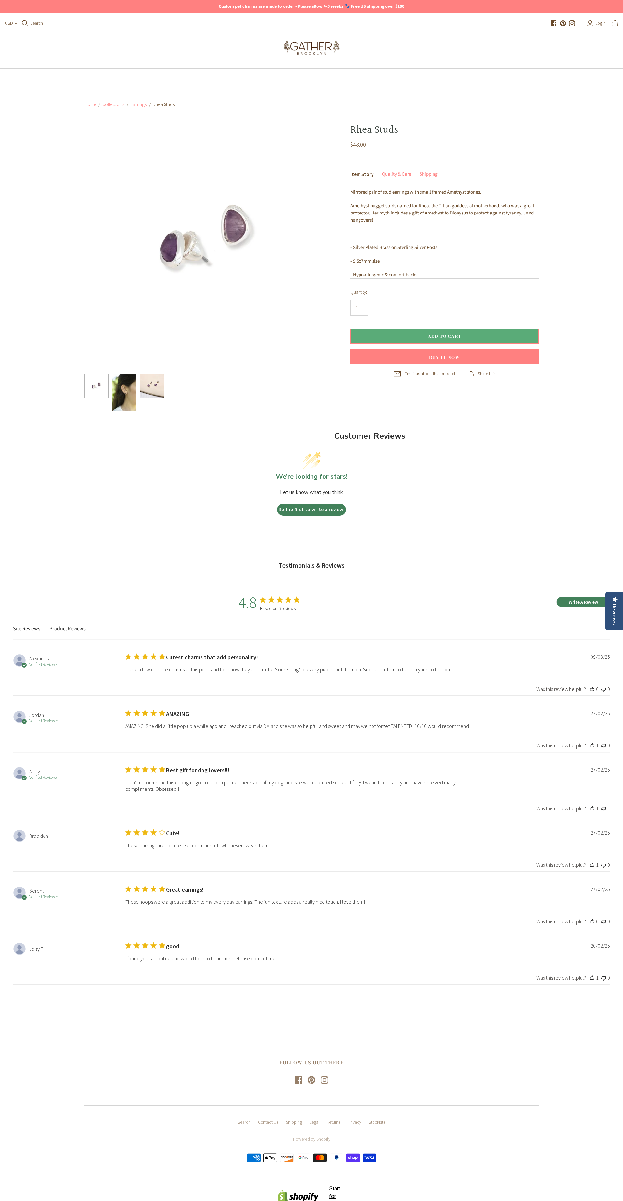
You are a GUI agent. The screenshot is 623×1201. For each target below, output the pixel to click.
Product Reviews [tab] (67, 628)
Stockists (377, 1122)
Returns (333, 1122)
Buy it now (444, 357)
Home (281, 78)
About (340, 78)
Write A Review (583, 602)
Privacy (354, 1122)
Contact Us (268, 1122)
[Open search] (25, 23)
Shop (310, 78)
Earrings (138, 104)
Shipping (294, 1122)
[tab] (361, 175)
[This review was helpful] (592, 689)
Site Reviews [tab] (26, 628)
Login (600, 23)
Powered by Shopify (311, 1139)
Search (36, 23)
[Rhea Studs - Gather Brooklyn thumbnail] (96, 386)
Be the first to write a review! (311, 510)
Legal (314, 1122)
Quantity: (358, 292)
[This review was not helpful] (603, 689)
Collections (113, 104)
